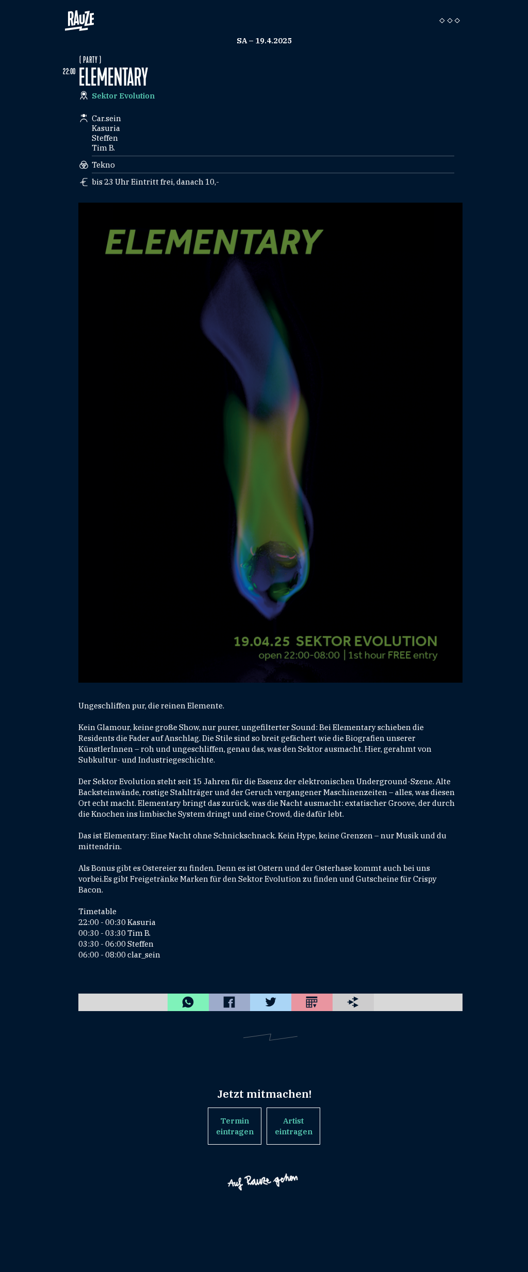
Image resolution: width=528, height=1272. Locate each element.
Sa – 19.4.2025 (264, 40)
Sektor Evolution (123, 96)
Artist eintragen (293, 1126)
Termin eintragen (235, 1126)
